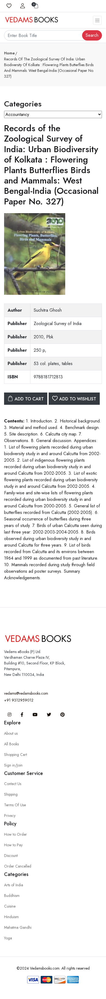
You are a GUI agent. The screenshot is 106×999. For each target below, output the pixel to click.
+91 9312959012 (18, 700)
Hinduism (11, 917)
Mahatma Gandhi (18, 927)
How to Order (15, 834)
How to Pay (13, 845)
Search (92, 35)
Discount (11, 855)
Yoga (8, 938)
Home (9, 53)
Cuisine (9, 906)
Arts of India (13, 885)
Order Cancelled (17, 866)
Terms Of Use (15, 805)
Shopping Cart (15, 754)
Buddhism (12, 895)
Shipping (11, 794)
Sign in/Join (13, 765)
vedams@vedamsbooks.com (26, 693)
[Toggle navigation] (97, 20)
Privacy (9, 815)
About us (11, 733)
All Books (11, 744)
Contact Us (12, 783)
